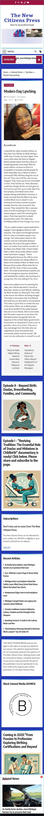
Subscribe (6, 547)
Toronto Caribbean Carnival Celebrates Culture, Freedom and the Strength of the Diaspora (19, 612)
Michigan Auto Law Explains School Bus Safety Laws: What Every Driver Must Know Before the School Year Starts (20, 584)
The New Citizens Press (22, 18)
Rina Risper (11, 97)
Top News (9, 85)
